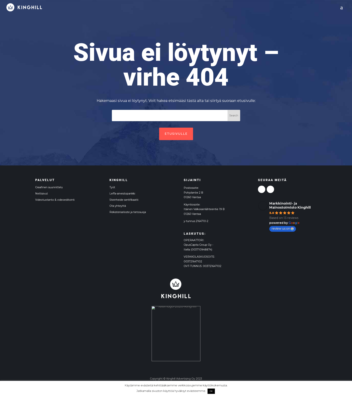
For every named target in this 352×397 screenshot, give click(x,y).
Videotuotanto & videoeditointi (55, 199)
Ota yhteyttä (117, 205)
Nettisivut (41, 193)
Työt (112, 187)
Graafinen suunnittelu (49, 187)
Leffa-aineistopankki (122, 193)
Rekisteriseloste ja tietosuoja (127, 212)
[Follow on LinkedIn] (270, 189)
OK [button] (211, 391)
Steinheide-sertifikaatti (123, 199)
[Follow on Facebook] (261, 189)
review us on (281, 228)
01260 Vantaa (192, 214)
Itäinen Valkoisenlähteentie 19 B (204, 209)
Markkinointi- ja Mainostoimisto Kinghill (290, 205)
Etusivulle (176, 134)
